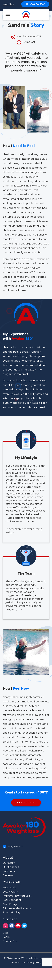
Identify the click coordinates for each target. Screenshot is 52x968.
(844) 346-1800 (37, 4)
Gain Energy (10, 904)
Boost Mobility (11, 912)
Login (6, 937)
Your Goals (9, 887)
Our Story (9, 862)
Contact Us (10, 941)
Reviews (8, 875)
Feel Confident (12, 899)
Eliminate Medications (17, 908)
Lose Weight (10, 891)
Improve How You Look (17, 895)
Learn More (8, 4)
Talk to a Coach (26, 802)
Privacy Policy (34, 962)
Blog (5, 932)
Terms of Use (18, 962)
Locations (9, 871)
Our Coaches (11, 867)
